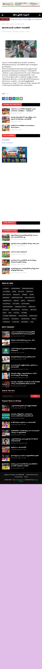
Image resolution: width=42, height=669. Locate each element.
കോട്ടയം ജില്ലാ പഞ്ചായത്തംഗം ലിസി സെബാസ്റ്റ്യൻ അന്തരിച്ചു (24, 374)
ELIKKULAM (29, 291)
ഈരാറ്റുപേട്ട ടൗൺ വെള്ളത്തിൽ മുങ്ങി (25, 455)
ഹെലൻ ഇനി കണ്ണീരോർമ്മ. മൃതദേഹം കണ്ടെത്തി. (24, 366)
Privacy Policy (18, 477)
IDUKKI (32, 294)
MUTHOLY (25, 310)
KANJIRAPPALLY (7, 300)
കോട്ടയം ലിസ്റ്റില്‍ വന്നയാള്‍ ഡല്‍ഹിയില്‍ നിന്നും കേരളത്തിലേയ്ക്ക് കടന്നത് (25, 383)
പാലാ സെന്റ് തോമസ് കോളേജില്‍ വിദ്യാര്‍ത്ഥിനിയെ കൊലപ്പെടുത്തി (23, 333)
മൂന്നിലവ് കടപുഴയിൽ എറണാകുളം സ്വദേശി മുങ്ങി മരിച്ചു (23, 261)
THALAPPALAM (25, 319)
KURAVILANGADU (8, 307)
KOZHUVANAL (25, 304)
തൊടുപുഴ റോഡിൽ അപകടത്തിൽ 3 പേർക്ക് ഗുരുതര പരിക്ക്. (24, 465)
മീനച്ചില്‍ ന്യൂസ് (21, 15)
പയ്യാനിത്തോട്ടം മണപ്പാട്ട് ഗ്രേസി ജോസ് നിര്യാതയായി (24, 440)
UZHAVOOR (15, 322)
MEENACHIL (32, 307)
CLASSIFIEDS (6, 291)
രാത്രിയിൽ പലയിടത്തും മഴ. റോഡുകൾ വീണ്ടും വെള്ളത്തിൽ (25, 432)
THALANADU (15, 319)
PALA (7, 24)
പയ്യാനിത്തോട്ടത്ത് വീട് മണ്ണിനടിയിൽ (24, 406)
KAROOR (16, 300)
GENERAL (24, 294)
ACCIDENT (6, 288)
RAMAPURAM (33, 316)
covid (31, 322)
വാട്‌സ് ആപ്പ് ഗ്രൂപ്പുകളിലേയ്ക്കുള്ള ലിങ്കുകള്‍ (23, 349)
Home (3, 24)
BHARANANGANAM (27, 288)
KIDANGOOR (31, 300)
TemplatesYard (19, 480)
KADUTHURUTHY (29, 297)
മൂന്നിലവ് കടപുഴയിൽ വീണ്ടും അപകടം (25, 243)
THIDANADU (6, 322)
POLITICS (16, 313)
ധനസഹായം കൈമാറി (19, 252)
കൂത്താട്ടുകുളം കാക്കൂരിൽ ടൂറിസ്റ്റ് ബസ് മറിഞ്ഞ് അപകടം (25, 269)
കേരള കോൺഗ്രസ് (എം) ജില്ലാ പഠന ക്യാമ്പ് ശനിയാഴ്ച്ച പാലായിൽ (23, 118)
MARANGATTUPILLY (20, 307)
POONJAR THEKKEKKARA (9, 316)
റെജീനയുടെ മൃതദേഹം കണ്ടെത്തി (23, 422)
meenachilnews (7, 31)
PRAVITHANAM (23, 316)
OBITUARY (33, 310)
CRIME (14, 291)
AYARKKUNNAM (15, 288)
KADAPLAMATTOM (17, 297)
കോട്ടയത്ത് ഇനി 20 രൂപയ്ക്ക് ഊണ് (23, 357)
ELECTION (21, 291)
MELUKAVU (6, 310)
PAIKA (4, 313)
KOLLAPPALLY (6, 304)
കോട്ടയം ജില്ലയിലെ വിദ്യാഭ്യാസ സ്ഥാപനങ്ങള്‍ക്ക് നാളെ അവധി (22, 415)
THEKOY (34, 319)
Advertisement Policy (32, 475)
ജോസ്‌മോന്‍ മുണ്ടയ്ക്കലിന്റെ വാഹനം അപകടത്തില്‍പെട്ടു (24, 236)
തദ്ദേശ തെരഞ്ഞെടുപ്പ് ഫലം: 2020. (23, 340)
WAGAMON (24, 322)
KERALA (23, 300)
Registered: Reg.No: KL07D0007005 (14, 475)
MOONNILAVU (16, 310)
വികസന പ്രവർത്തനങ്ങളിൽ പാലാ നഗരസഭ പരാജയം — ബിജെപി (23, 110)
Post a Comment (7, 143)
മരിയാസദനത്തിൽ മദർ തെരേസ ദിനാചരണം (22, 126)
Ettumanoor (16, 294)
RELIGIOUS (6, 319)
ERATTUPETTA (7, 294)
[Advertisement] (21, 187)
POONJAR (24, 313)
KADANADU (6, 297)
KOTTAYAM (16, 304)
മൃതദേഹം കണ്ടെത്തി (18, 447)
